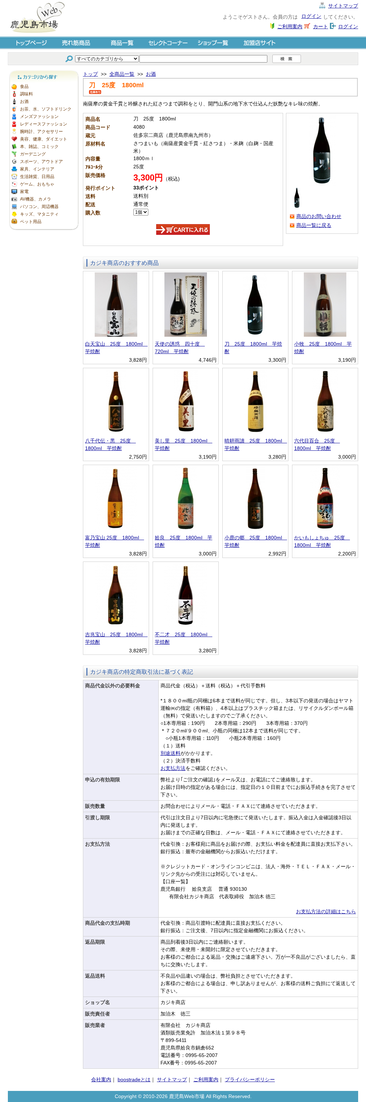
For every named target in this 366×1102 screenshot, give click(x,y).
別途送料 (170, 753)
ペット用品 (30, 221)
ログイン (311, 16)
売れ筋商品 (76, 42)
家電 (24, 191)
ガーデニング (33, 154)
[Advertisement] (43, 339)
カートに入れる (183, 229)
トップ (90, 74)
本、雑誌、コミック (39, 146)
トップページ (31, 42)
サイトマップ (343, 6)
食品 (24, 86)
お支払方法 (173, 768)
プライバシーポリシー (250, 1079)
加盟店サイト (259, 42)
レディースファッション (43, 124)
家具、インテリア (37, 169)
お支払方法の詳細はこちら (326, 911)
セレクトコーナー (168, 42)
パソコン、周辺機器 (39, 206)
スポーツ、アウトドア (41, 161)
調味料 (26, 94)
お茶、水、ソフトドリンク (45, 109)
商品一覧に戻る (313, 225)
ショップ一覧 (214, 42)
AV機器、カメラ (35, 199)
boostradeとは (134, 1079)
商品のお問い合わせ (318, 216)
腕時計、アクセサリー (41, 131)
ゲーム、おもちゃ (37, 184)
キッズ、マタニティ (39, 214)
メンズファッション (39, 116)
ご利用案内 (289, 26)
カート (320, 26)
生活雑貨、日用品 (37, 176)
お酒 (24, 101)
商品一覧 (122, 42)
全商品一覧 (121, 74)
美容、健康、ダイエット (43, 139)
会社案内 (101, 1079)
